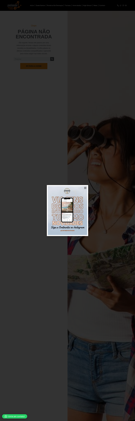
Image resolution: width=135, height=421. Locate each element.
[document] (67, 210)
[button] (14, 416)
